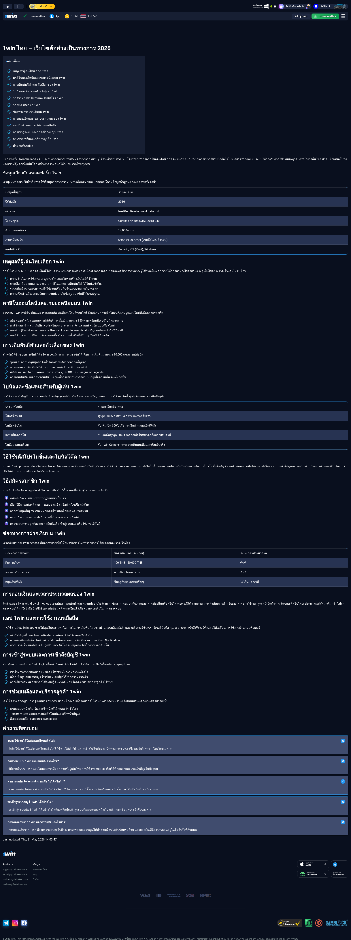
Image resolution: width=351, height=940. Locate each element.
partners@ (8, 884)
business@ (8, 879)
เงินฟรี (44, 6)
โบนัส (74, 16)
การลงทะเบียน (37, 16)
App (58, 16)
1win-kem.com (19, 874)
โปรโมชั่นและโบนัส (295, 6)
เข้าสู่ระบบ (301, 16)
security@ (7, 874)
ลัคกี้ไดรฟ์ (325, 6)
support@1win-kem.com (15, 869)
